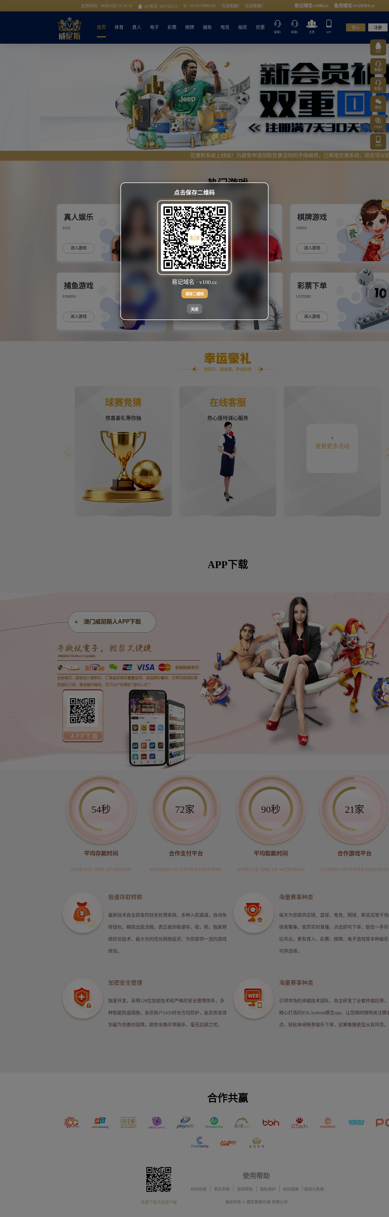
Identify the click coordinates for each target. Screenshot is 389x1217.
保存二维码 (194, 294)
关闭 (194, 309)
